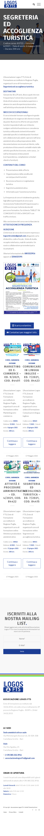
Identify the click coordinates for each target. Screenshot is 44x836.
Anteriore (6, 387)
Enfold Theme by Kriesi (31, 684)
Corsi (7, 360)
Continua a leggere (12, 442)
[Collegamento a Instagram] (35, 687)
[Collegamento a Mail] (39, 687)
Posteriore (37, 387)
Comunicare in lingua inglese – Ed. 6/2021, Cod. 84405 (12, 373)
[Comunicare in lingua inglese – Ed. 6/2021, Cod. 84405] (12, 349)
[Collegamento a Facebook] (32, 687)
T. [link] (12, 632)
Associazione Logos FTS (17, 684)
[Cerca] (33, 4)
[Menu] (38, 4)
